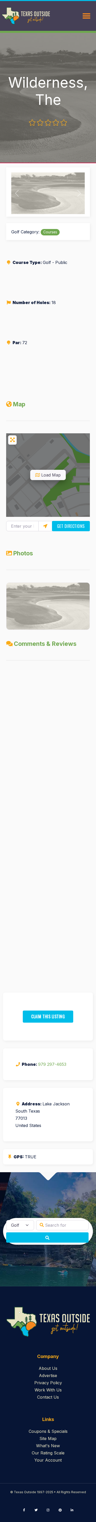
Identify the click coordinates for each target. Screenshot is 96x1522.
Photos (23, 553)
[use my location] (45, 526)
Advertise (48, 1375)
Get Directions (71, 526)
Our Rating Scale (48, 1452)
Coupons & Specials (48, 1431)
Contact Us (48, 1397)
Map (19, 404)
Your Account (48, 1460)
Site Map (48, 1438)
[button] (16, 193)
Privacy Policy (48, 1382)
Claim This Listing (48, 1016)
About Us (48, 1368)
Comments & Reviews (45, 643)
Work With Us (48, 1389)
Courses (50, 232)
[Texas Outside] (26, 16)
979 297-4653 (52, 1064)
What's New (48, 1445)
